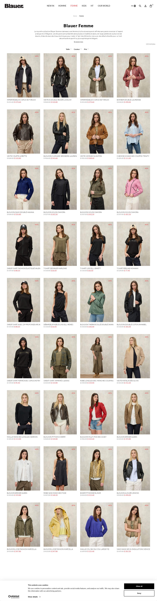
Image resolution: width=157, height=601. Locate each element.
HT (92, 5)
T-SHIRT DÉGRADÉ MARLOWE (55, 268)
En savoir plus (78, 42)
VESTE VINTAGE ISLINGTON (91, 156)
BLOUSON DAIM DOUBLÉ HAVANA (20, 212)
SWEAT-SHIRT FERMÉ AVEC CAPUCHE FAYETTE (23, 381)
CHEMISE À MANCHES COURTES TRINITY (133, 156)
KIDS (84, 5)
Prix (85, 49)
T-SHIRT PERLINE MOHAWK (127, 268)
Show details (33, 597)
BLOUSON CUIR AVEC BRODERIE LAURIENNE (60, 156)
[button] (78, 41)
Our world (104, 5)
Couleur (77, 49)
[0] (150, 6)
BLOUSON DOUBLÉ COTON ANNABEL (131, 325)
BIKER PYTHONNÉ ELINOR (90, 493)
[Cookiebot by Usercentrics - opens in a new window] (13, 596)
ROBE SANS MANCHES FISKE (55, 493)
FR (132, 6)
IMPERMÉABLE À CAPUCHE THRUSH (21, 100)
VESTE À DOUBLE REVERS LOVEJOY (58, 100)
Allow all (139, 586)
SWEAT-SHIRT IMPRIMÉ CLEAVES (56, 381)
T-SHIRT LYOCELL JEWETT (90, 268)
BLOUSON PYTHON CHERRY (55, 437)
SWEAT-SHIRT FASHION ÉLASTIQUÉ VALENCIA (23, 268)
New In (50, 5)
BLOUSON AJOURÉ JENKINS (128, 493)
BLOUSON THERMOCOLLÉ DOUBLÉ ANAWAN (96, 325)
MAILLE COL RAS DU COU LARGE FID (94, 549)
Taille (68, 49)
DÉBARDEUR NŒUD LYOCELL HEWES (58, 325)
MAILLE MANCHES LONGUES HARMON (22, 437)
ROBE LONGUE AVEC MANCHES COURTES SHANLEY (96, 381)
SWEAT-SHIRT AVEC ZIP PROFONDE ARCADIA (23, 325)
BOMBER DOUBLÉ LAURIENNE (129, 100)
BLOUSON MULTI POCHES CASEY (93, 437)
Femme (74, 5)
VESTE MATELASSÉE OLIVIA (128, 381)
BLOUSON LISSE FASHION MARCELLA (21, 549)
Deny (139, 593)
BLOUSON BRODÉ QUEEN (127, 437)
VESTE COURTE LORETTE (17, 156)
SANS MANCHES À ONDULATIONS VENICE (133, 549)
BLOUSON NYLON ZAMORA (54, 212)
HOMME (62, 5)
